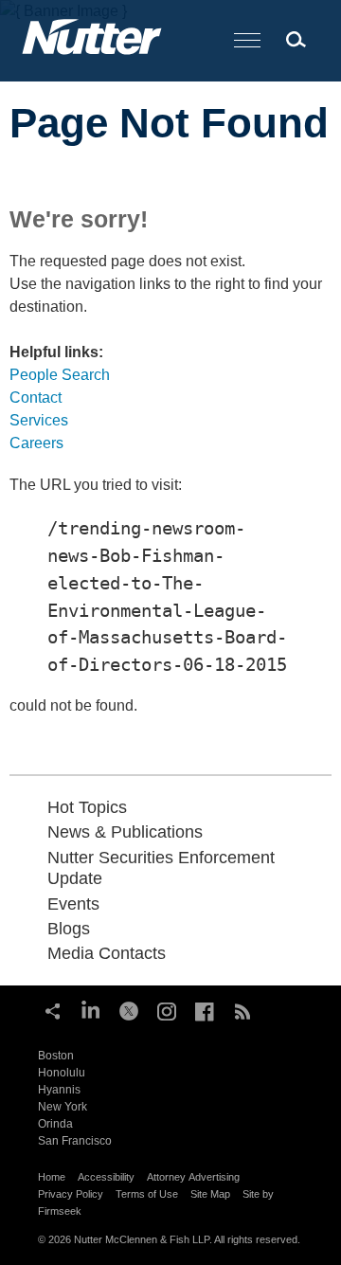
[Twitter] (129, 1009)
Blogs (68, 928)
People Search (59, 375)
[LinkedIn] (91, 1009)
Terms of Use (147, 1194)
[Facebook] (204, 1009)
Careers (36, 443)
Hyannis (59, 1089)
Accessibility (106, 1177)
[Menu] (247, 41)
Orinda (55, 1123)
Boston (56, 1055)
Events (73, 904)
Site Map (210, 1194)
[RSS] (242, 1009)
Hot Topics (87, 807)
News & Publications (125, 831)
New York (62, 1106)
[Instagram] (166, 1009)
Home (51, 1177)
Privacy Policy (70, 1194)
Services (38, 420)
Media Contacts (106, 953)
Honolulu (61, 1072)
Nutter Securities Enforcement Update (161, 868)
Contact (35, 397)
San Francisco (75, 1141)
